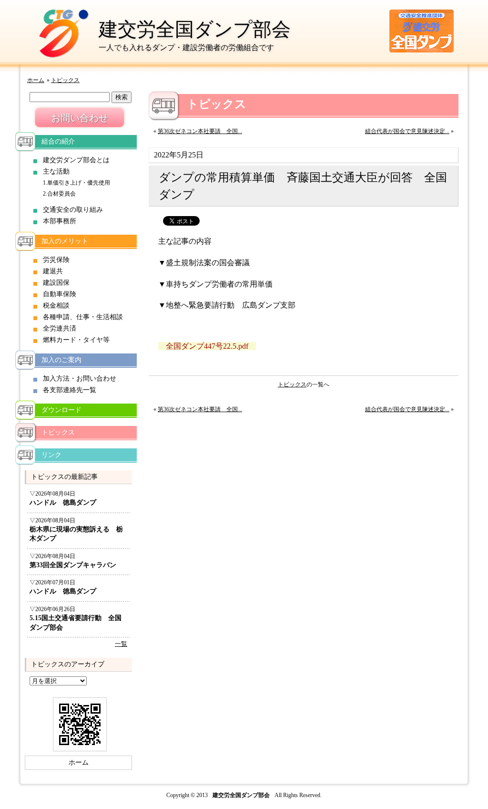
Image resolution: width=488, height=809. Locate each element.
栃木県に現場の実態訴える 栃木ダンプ (76, 534)
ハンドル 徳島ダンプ (63, 502)
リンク (51, 454)
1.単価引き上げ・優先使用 (76, 182)
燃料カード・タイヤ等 (76, 339)
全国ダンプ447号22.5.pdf (207, 346)
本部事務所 (59, 221)
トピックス (65, 80)
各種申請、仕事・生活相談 (83, 317)
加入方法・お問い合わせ (79, 378)
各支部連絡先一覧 (69, 390)
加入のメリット (64, 241)
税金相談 (56, 305)
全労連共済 (59, 328)
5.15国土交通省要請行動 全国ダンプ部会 (76, 622)
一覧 (121, 644)
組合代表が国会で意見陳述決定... (407, 131)
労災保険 (56, 259)
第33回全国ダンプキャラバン (73, 565)
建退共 (53, 271)
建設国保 (56, 282)
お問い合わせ (79, 118)
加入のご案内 (61, 359)
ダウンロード (61, 410)
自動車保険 (59, 294)
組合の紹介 (58, 141)
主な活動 (56, 171)
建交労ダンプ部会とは (76, 160)
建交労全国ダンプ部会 (195, 29)
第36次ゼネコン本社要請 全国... (200, 131)
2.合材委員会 (59, 193)
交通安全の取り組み (73, 209)
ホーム (35, 80)
